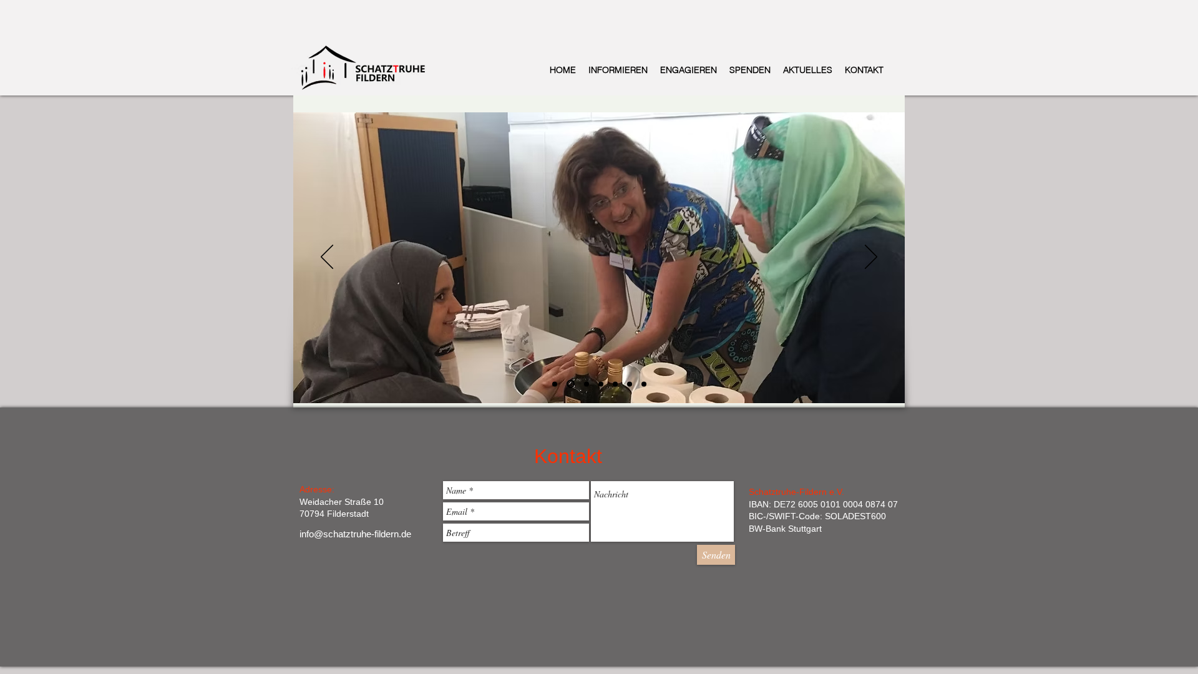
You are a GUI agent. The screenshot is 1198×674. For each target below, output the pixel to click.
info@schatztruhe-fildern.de (355, 534)
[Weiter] (871, 258)
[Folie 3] (585, 384)
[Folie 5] (615, 383)
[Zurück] (327, 258)
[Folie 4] (600, 383)
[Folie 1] (554, 383)
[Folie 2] (569, 383)
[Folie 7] (643, 383)
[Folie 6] (629, 383)
